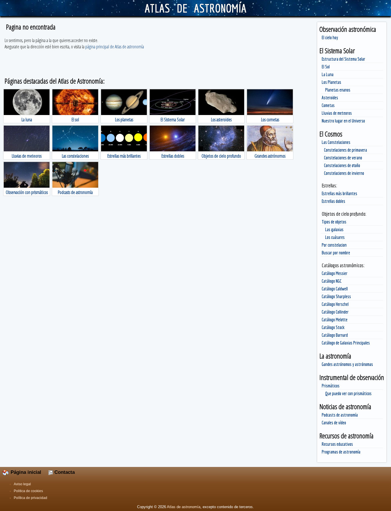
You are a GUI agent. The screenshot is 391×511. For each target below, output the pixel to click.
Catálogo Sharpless (336, 296)
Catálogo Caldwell (335, 288)
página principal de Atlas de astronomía (114, 46)
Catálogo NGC (331, 281)
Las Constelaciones (336, 142)
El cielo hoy (330, 37)
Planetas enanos (337, 89)
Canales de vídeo (334, 422)
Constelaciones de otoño (342, 165)
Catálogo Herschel (335, 304)
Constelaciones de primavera (345, 149)
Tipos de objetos (334, 221)
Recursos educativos (337, 444)
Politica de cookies (28, 491)
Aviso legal (22, 484)
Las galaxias (334, 229)
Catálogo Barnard (335, 335)
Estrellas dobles (333, 201)
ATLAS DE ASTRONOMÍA (195, 8)
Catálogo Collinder (335, 311)
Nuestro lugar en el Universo (343, 120)
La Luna (327, 74)
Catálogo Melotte (334, 319)
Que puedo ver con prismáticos (348, 393)
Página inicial (25, 472)
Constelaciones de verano (343, 157)
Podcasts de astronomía (340, 414)
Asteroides (330, 97)
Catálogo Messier (334, 273)
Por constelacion (334, 244)
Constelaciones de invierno (344, 173)
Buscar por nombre (336, 252)
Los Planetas (331, 82)
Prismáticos (330, 385)
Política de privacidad (30, 498)
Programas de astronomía (341, 451)
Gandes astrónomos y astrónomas (347, 364)
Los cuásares (335, 237)
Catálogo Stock (333, 327)
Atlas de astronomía (183, 507)
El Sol (326, 66)
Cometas (328, 105)
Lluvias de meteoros (337, 113)
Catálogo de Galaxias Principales (346, 342)
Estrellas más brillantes (339, 193)
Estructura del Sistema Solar (343, 59)
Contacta (64, 472)
